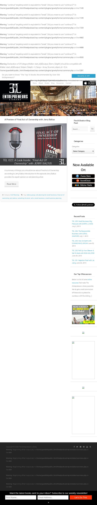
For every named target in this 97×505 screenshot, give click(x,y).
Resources (60, 83)
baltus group (31, 195)
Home (35, 83)
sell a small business (38, 198)
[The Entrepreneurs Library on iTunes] (89, 83)
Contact (68, 83)
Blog (52, 83)
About (41, 83)
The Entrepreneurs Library (15, 91)
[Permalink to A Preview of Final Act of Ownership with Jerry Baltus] (33, 144)
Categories (75, 146)
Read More (11, 184)
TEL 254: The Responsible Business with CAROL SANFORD (81, 233)
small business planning (53, 198)
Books (47, 83)
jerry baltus (13, 198)
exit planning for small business (46, 195)
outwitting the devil (24, 198)
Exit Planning (15, 195)
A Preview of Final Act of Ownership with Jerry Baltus (30, 119)
